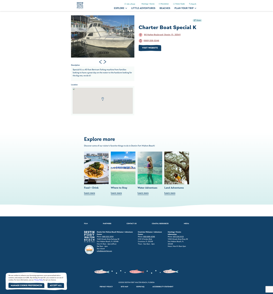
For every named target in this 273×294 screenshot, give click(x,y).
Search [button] (193, 4)
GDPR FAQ (140, 287)
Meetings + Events (148, 4)
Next (105, 62)
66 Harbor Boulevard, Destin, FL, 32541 (162, 35)
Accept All (56, 286)
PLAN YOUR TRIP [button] (184, 8)
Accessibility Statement (162, 287)
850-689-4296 (149, 237)
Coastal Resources (160, 223)
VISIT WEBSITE (150, 48)
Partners (107, 223)
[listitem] (130, 4)
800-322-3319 (107, 237)
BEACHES (165, 8)
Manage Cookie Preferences (26, 286)
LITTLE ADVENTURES (143, 8)
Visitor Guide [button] (180, 4)
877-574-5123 (178, 237)
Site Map (124, 287)
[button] (103, 99)
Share (198, 20)
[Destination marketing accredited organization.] (89, 249)
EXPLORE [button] (119, 8)
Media (186, 223)
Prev (100, 62)
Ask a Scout (131, 4)
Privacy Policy (38, 280)
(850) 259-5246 (151, 41)
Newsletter (165, 4)
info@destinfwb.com (104, 251)
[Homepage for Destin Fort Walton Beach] (89, 236)
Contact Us (131, 223)
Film (86, 223)
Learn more (89, 193)
